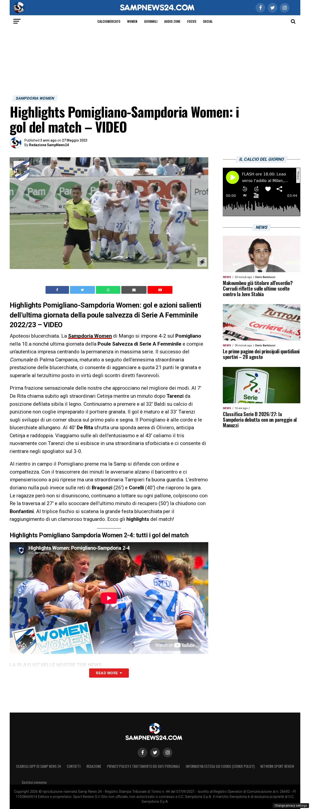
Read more (107, 673)
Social (208, 21)
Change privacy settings (291, 805)
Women (132, 21)
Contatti (74, 766)
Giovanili (150, 21)
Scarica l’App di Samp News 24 (38, 766)
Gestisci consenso (34, 782)
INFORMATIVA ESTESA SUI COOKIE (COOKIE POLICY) (220, 766)
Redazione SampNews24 (49, 145)
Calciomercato (108, 21)
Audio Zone (172, 21)
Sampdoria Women (90, 336)
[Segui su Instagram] (167, 752)
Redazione (93, 766)
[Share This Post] (109, 290)
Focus (191, 21)
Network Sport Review (277, 766)
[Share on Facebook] (58, 290)
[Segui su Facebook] (142, 752)
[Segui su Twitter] (155, 752)
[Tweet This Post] (83, 290)
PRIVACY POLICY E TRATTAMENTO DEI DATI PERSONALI (143, 766)
